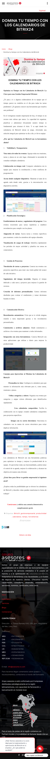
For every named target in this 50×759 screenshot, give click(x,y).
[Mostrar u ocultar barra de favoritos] (3, 527)
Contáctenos (7, 612)
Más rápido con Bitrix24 (35, 755)
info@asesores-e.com (16, 667)
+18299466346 (17, 658)
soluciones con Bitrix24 (38, 574)
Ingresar (42, 10)
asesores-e (6, 599)
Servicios (5, 603)
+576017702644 (17, 646)
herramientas (33, 517)
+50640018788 (17, 649)
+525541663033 (18, 652)
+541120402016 (17, 636)
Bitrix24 (17, 513)
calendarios (17, 517)
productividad (41, 513)
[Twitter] (8, 527)
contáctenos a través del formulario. (30, 674)
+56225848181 (17, 639)
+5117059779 (16, 643)
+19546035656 (17, 655)
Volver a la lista (25, 535)
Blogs (4, 607)
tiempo (24, 517)
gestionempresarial (28, 513)
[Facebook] (6, 527)
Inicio (4, 595)
